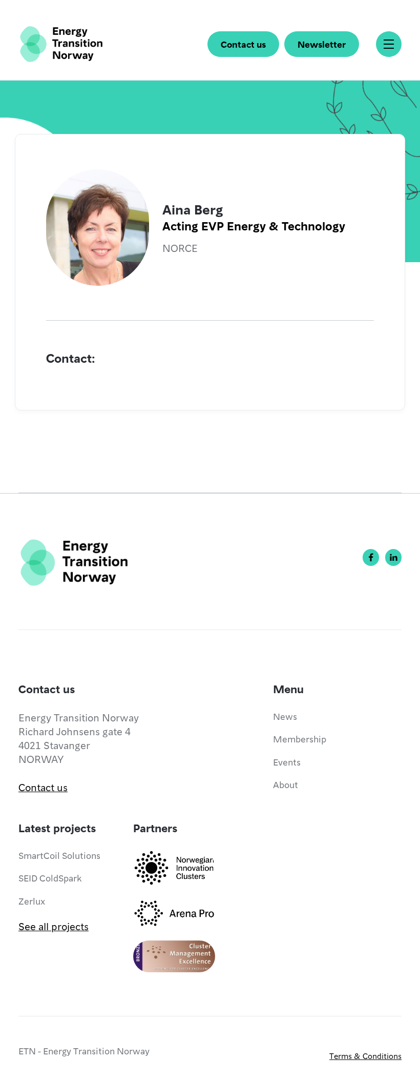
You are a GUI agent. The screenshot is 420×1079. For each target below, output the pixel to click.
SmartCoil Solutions (59, 855)
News (285, 716)
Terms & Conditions (365, 1056)
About (285, 784)
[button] (389, 44)
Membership (299, 738)
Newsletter (322, 44)
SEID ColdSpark (49, 878)
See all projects (53, 926)
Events (287, 762)
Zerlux (31, 901)
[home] (61, 44)
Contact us (243, 44)
